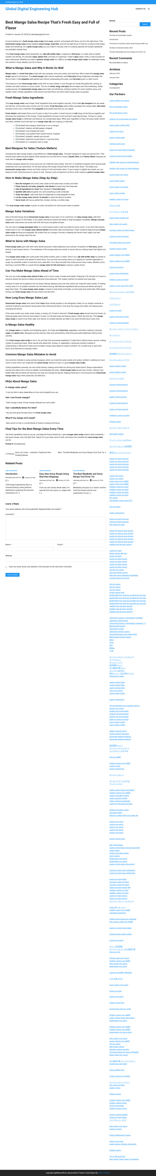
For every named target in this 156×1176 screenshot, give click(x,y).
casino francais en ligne (119, 317)
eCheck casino (115, 422)
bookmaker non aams (118, 859)
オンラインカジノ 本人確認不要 (122, 949)
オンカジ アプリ (116, 662)
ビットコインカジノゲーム (120, 341)
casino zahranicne (116, 513)
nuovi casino (114, 856)
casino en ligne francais (119, 236)
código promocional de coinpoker (122, 919)
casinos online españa (118, 1115)
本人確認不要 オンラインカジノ (122, 1061)
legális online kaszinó (118, 397)
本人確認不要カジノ (117, 668)
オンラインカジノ (116, 775)
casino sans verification (118, 273)
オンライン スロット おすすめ (121, 292)
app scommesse (116, 845)
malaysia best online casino (120, 934)
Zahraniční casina (116, 629)
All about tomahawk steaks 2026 (121, 48)
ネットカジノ (114, 335)
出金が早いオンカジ (117, 907)
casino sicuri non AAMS (119, 481)
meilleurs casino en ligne (119, 415)
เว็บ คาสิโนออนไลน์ (117, 1156)
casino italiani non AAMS (119, 255)
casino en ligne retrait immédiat (122, 150)
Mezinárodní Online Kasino (120, 637)
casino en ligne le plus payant (121, 531)
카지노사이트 (114, 205)
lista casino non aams (118, 224)
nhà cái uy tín (114, 952)
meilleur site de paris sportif (120, 544)
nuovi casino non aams (118, 187)
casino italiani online (117, 366)
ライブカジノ (114, 304)
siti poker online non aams (120, 243)
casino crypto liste (116, 1003)
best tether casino (116, 434)
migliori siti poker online (119, 810)
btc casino (113, 498)
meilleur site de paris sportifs (121, 606)
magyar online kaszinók (119, 323)
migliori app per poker (118, 1064)
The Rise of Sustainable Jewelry (120, 35)
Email (60, 545)
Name (8, 545)
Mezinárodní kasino (117, 626)
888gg (112, 648)
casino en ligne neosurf (118, 409)
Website (8, 556)
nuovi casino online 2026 (119, 125)
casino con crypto (116, 708)
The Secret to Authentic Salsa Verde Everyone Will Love (128, 43)
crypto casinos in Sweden (119, 1076)
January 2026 (114, 77)
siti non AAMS (115, 757)
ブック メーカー (116, 784)
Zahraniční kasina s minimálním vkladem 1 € (127, 623)
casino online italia (117, 682)
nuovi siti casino (116, 691)
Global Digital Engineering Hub (31, 9)
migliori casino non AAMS (119, 763)
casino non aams (116, 131)
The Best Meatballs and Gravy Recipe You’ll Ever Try (88, 475)
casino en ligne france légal (120, 928)
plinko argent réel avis (118, 553)
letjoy (111, 640)
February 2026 (114, 73)
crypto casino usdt (116, 592)
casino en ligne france (118, 559)
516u (111, 643)
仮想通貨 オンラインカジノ (120, 354)
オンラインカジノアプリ (119, 360)
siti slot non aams (116, 570)
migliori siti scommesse (118, 711)
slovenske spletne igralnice (120, 737)
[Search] (149, 9)
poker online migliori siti (119, 218)
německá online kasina (118, 621)
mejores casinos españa (119, 1049)
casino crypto (114, 766)
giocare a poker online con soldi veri (123, 815)
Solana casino (115, 1094)
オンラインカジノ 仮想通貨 (120, 446)
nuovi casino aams (117, 181)
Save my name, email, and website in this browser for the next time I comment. (40, 567)
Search (112, 21)
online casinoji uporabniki (119, 801)
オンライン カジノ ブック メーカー (123, 329)
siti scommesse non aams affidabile (124, 1052)
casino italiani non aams (119, 100)
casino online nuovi (117, 839)
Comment (10, 514)
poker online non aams (118, 1055)
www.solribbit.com (116, 1070)
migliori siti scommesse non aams (123, 119)
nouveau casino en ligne (119, 882)
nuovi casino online (117, 193)
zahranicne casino (116, 676)
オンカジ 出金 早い (117, 671)
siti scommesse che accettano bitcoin (124, 706)
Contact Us (140, 9)
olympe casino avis (117, 144)
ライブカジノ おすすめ (118, 212)
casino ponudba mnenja (119, 796)
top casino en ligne (117, 525)
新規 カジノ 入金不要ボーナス (121, 673)
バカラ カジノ (115, 298)
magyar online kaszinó (118, 385)
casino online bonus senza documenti (124, 848)
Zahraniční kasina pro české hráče (123, 634)
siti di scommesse (116, 1106)
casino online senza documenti (121, 790)
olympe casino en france (119, 578)
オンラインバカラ (116, 378)
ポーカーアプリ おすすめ (119, 781)
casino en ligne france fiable (120, 156)
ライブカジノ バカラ (117, 1120)
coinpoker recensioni (117, 913)
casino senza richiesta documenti (122, 1144)
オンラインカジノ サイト (119, 1082)
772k (111, 651)
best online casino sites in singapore (124, 1159)
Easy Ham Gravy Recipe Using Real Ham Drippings (54, 475)
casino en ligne (115, 310)
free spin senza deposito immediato (123, 575)
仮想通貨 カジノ (116, 665)
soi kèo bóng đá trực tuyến (120, 1009)
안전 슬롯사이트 (116, 979)
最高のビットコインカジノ (120, 452)
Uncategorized (19, 444)
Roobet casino (115, 1150)
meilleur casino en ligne (118, 199)
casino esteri (114, 850)
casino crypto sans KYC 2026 (121, 286)
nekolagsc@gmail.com (40, 34)
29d (110, 645)
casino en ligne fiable (117, 879)
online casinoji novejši (118, 798)
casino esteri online (117, 693)
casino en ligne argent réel (119, 887)
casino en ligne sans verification (122, 870)
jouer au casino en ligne (118, 719)
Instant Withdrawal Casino (120, 1135)
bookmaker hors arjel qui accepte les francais (127, 595)
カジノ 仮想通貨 (116, 946)
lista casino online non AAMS (121, 922)
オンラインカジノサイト (119, 428)
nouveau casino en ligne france (122, 230)
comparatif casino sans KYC (120, 500)
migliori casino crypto (118, 1108)
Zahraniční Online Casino (119, 632)
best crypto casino (116, 1047)
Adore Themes (104, 1173)
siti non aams (114, 507)
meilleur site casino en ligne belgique (124, 162)
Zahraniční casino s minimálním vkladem (126, 618)
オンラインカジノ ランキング (121, 657)
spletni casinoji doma (118, 731)
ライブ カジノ (115, 660)
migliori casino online (118, 249)
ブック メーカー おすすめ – (120, 440)
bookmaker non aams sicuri (120, 1032)
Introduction (11, 474)
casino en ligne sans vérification (122, 873)
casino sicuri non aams (118, 175)
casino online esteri (117, 138)
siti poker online (115, 813)
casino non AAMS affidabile (120, 973)
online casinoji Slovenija (119, 734)
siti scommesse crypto (118, 107)
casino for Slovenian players (120, 804)
